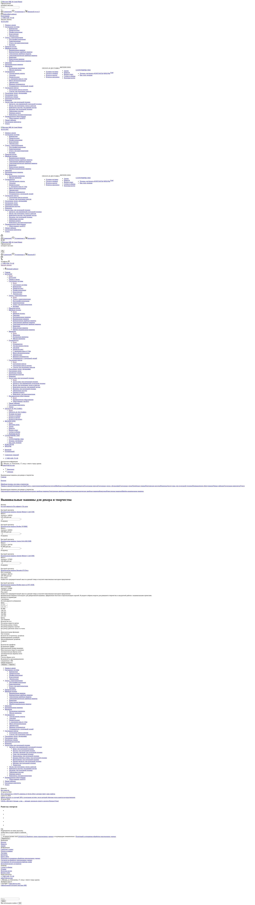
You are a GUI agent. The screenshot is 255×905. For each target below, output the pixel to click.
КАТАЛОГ (12, 277)
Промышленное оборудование (23, 399)
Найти (3, 901)
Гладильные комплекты (232, 486)
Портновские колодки (152, 486)
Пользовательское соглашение (11, 864)
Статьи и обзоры (6, 867)
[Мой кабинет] (2, 236)
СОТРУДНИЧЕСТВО (16, 439)
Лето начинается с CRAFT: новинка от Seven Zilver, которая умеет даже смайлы (28, 794)
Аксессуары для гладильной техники (25, 381)
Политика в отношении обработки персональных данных (20, 858)
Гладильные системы (20, 285)
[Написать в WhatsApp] (2, 249)
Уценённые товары (138, 486)
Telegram (10, 472)
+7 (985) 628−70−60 (7, 18)
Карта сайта (5, 856)
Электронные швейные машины (60, 491)
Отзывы (3, 869)
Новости (4, 844)
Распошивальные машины (17, 491)
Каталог (3, 842)
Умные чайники (218, 486)
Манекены (16, 335)
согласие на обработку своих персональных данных (35, 836)
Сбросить (12, 664)
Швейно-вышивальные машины (133, 491)
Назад (11, 276)
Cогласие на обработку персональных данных (16, 860)
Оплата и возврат (7, 851)
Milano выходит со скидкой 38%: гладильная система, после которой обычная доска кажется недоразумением (38, 797)
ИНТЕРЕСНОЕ (14, 425)
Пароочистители (49, 486)
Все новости (5, 790)
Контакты (4, 855)
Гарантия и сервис (7, 849)
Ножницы (163, 486)
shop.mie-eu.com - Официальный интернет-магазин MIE (14, 884)
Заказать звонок (6, 265)
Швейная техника (19, 313)
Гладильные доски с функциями (109, 486)
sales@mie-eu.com (9, 465)
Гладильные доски (126, 486)
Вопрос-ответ (5, 873)
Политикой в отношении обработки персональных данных (96, 836)
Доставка (4, 853)
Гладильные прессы (19, 364)
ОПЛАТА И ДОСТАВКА (17, 412)
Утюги (242, 486)
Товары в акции (6, 486)
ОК (20, 903)
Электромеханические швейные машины (85, 491)
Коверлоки (102, 491)
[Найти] (1, 9)
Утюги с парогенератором (22, 299)
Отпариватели (18, 344)
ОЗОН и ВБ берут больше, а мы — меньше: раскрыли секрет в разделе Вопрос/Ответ (30, 801)
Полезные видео (6, 871)
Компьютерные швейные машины (37, 491)
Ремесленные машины (114, 491)
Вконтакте (10, 469)
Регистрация (5, 16)
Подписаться (5, 838)
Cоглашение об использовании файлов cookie (16, 862)
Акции (3, 846)
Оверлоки (4, 491)
